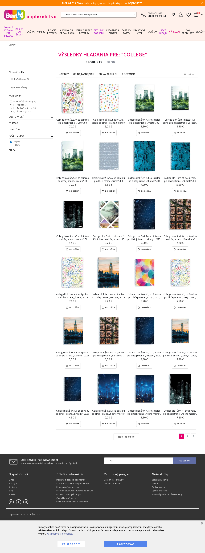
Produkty (94, 62)
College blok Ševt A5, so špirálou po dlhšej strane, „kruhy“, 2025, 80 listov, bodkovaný (144, 296)
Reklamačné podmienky (67, 487)
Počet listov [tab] (17, 135)
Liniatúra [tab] (14, 129)
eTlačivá (155, 483)
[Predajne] (173, 14)
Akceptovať (126, 544)
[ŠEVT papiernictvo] (30, 15)
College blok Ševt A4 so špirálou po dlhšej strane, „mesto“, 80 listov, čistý (72, 179)
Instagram (11, 501)
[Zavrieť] (201, 523)
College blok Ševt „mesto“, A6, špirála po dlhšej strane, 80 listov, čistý (180, 121)
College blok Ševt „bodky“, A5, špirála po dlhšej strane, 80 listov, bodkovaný (108, 121)
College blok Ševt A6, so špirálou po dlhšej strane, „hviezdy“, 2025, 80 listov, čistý (73, 412)
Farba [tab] (12, 150)
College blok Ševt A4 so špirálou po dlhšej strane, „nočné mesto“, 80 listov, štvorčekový (180, 412)
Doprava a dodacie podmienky (70, 479)
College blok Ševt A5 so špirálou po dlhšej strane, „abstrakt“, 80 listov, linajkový (180, 179)
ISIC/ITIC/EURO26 (112, 483)
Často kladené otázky (66, 498)
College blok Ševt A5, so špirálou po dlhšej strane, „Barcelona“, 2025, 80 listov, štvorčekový (108, 354)
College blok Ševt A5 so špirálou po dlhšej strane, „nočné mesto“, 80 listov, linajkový (144, 412)
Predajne (13, 483)
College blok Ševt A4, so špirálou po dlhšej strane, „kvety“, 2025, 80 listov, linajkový (72, 296)
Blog (111, 62)
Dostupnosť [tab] (16, 116)
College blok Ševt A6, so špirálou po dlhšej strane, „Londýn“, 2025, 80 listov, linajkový (180, 354)
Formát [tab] (13, 123)
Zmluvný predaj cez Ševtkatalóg (167, 494)
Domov (12, 44)
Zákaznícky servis (160, 479)
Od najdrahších (108, 74)
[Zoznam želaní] (188, 15)
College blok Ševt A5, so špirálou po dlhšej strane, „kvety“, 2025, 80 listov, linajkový (180, 296)
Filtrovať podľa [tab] (16, 72)
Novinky (64, 74)
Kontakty (13, 487)
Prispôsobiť (71, 544)
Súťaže (12, 494)
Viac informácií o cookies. (59, 533)
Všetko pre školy (159, 490)
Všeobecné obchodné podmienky (72, 483)
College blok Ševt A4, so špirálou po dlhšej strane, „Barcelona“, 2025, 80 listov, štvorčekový (180, 238)
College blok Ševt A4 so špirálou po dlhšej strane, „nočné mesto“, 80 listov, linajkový (108, 412)
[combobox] (98, 14)
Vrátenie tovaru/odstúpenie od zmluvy (74, 490)
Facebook (18, 501)
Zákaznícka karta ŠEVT (114, 479)
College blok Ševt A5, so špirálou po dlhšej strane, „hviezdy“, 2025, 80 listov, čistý (144, 354)
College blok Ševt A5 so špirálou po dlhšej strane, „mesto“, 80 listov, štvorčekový (72, 238)
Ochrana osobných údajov (68, 494)
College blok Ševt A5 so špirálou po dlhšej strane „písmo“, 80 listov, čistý (108, 179)
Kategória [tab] (15, 95)
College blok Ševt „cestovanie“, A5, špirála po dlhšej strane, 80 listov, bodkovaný (108, 238)
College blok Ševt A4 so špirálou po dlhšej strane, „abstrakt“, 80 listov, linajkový (144, 179)
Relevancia (128, 74)
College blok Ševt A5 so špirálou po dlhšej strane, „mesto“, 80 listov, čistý (144, 121)
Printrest (25, 501)
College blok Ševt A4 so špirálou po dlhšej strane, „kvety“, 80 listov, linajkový (72, 121)
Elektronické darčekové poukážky (72, 501)
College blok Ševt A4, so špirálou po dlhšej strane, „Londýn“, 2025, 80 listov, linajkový (108, 296)
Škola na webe (159, 487)
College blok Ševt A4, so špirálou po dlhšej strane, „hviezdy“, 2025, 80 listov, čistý (144, 238)
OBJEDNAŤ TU (135, 3)
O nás (11, 479)
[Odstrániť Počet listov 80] (12, 79)
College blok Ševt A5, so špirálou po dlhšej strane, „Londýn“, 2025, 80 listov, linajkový (73, 354)
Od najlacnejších (83, 74)
